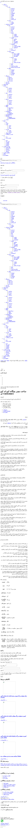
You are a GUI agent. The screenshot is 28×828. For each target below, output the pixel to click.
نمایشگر (9, 423)
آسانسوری (16, 239)
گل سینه (7, 286)
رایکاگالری (13, 162)
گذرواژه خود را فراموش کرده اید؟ (8, 175)
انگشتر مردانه (16, 256)
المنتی (9, 333)
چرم (14, 264)
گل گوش (15, 250)
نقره (7, 208)
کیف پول (8, 344)
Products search (5, 160)
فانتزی (9, 331)
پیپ (4, 338)
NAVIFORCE (9, 318)
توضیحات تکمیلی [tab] (6, 411)
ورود (11, 177)
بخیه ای (15, 248)
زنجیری (15, 237)
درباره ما (5, 777)
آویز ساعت (13, 222)
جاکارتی (7, 346)
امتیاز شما (3, 662)
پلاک (12, 233)
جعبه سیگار (8, 336)
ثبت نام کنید (3, 162)
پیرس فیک (10, 281)
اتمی (9, 330)
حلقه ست (16, 244)
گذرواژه (3, 172)
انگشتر (12, 218)
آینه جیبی (8, 353)
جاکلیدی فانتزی (6, 355)
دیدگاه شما (3, 665)
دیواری (7, 322)
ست (7, 290)
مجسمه (7, 352)
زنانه (9, 210)
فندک (4, 323)
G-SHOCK (8, 314)
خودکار (7, 354)
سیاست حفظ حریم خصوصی (14, 192)
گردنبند (12, 213)
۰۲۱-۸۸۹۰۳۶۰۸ (4, 796)
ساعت (12, 221)
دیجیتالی (10, 294)
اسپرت (9, 293)
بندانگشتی (16, 245)
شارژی (7, 332)
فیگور (4, 357)
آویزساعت (13, 253)
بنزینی (7, 326)
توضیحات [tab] (5, 409)
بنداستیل (10, 291)
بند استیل (10, 297)
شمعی (9, 328)
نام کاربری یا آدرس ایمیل (6, 170)
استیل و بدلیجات (9, 227)
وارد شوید (8, 162)
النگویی (15, 238)
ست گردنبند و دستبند (15, 270)
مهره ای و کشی (17, 265)
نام (2, 668)
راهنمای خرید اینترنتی (7, 793)
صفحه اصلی (5, 783)
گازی (7, 327)
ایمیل (2, 670)
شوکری (10, 335)
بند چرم (10, 292)
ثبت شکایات (5, 787)
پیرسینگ (7, 279)
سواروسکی (5, 287)
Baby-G (10, 315)
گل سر (7, 285)
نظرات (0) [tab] (5, 412)
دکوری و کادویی (6, 349)
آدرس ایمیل (3, 185)
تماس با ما (5, 778)
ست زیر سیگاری (9, 337)
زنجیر (12, 215)
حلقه (15, 243)
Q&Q (7, 309)
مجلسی (15, 242)
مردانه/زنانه (10, 310)
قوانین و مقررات (6, 775)
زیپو (6, 325)
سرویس (12, 211)
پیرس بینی (10, 283)
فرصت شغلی (6, 794)
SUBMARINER (11, 321)
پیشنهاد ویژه (5, 358)
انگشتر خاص (16, 258)
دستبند (12, 217)
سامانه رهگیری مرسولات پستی (7, 799)
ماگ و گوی (8, 350)
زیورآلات (5, 207)
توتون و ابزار (8, 341)
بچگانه (9, 271)
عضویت (2, 195)
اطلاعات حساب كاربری (8, 792)
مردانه (9, 223)
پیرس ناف (10, 282)
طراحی (24, 419)
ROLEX (7, 319)
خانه (5, 360)
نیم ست (12, 212)
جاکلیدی (7, 347)
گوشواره (13, 216)
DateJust (10, 320)
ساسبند (7, 348)
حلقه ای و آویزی (17, 249)
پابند (12, 220)
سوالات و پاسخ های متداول (9, 785)
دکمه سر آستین (14, 269)
